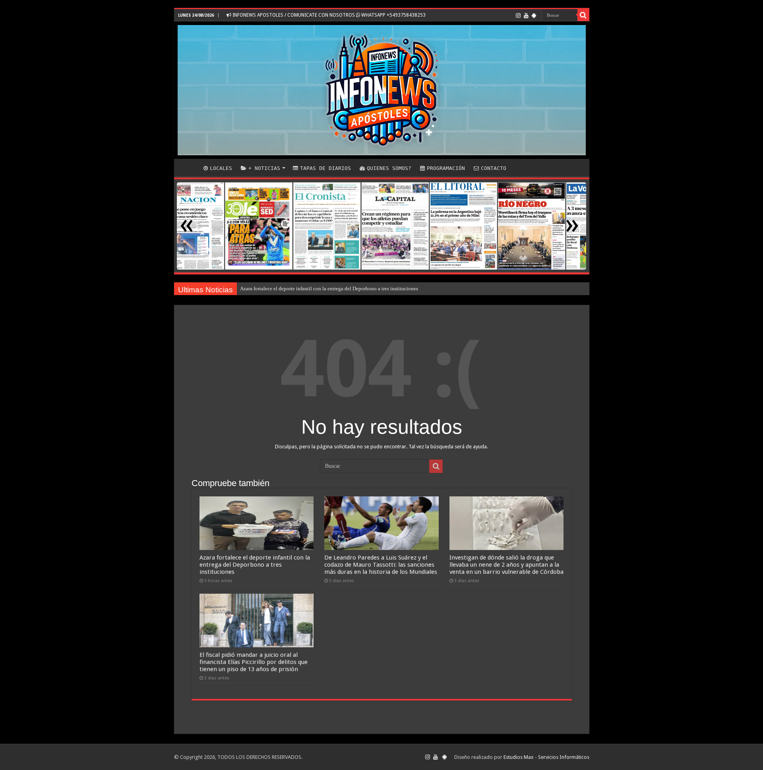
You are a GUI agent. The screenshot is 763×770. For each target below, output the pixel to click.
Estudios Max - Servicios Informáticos (546, 757)
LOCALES (221, 168)
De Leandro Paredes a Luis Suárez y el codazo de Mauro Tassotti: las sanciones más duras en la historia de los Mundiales (380, 564)
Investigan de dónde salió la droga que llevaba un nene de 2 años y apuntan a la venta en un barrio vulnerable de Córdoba (506, 564)
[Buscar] (583, 15)
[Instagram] (518, 15)
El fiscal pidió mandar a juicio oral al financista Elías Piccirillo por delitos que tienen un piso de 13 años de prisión (253, 662)
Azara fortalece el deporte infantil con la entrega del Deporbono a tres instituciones (329, 288)
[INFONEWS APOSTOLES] (381, 90)
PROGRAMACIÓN (446, 168)
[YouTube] (526, 15)
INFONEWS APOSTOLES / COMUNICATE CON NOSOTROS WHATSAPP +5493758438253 (328, 15)
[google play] (534, 15)
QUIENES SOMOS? (389, 168)
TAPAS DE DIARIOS (325, 168)
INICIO (188, 167)
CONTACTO (493, 168)
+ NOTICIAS (264, 168)
